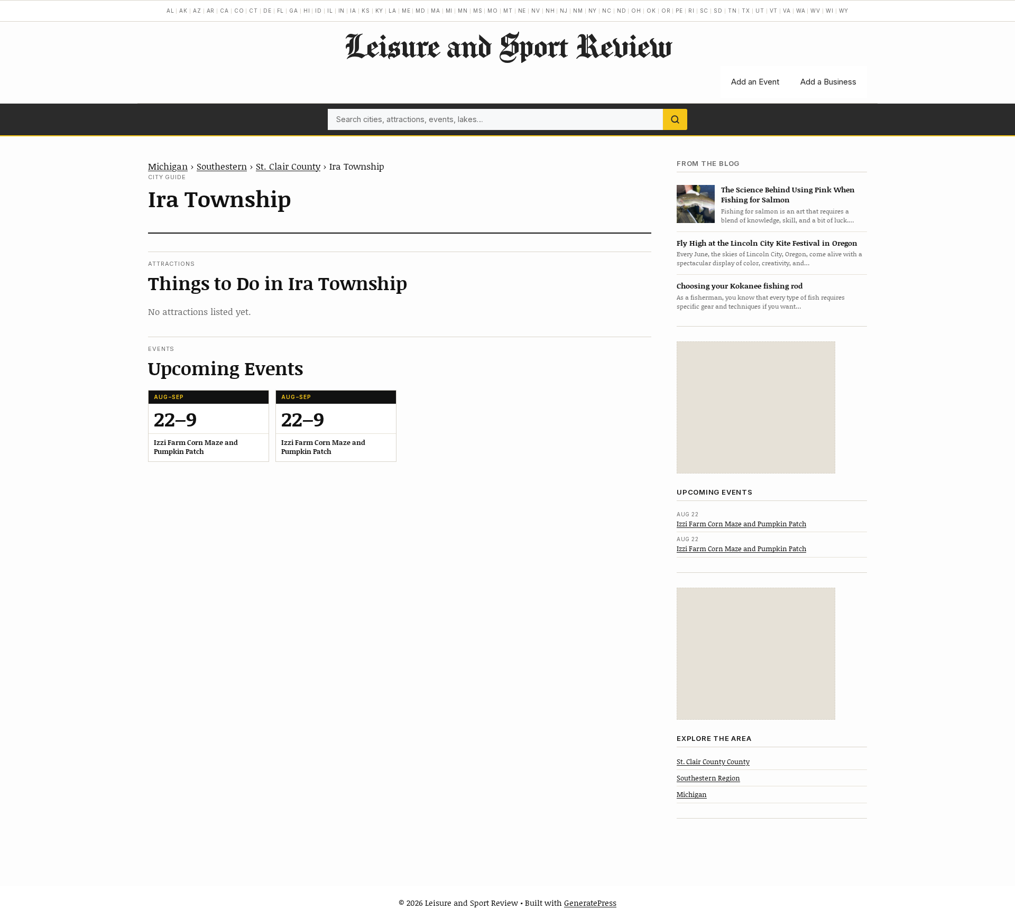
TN (732, 10)
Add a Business (828, 82)
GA (293, 10)
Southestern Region (708, 778)
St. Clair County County (713, 761)
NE (522, 10)
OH (636, 10)
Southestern (222, 166)
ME (406, 10)
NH (550, 10)
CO (239, 10)
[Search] (675, 119)
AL (170, 10)
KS (366, 10)
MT (508, 10)
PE (679, 10)
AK (183, 10)
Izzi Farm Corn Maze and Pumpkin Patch (741, 523)
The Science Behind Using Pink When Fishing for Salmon (788, 194)
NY (592, 10)
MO (492, 10)
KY (379, 10)
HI (306, 10)
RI (691, 10)
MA (435, 10)
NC (607, 10)
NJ (564, 10)
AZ (197, 10)
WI (830, 10)
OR (666, 10)
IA (353, 10)
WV (815, 10)
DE (267, 10)
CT (253, 10)
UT (759, 10)
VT (774, 10)
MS (478, 10)
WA (801, 10)
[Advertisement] (756, 407)
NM (578, 10)
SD (718, 10)
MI (449, 10)
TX (746, 10)
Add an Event (755, 82)
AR (211, 10)
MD (421, 10)
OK (651, 10)
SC (704, 10)
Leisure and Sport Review (507, 45)
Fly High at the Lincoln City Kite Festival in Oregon (767, 242)
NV (535, 10)
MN (463, 10)
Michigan (168, 166)
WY (844, 10)
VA (787, 10)
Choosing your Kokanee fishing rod (739, 285)
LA (392, 10)
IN (341, 10)
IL (330, 10)
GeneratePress (590, 902)
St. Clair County (288, 166)
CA (224, 10)
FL (280, 10)
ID (318, 10)
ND (621, 10)
